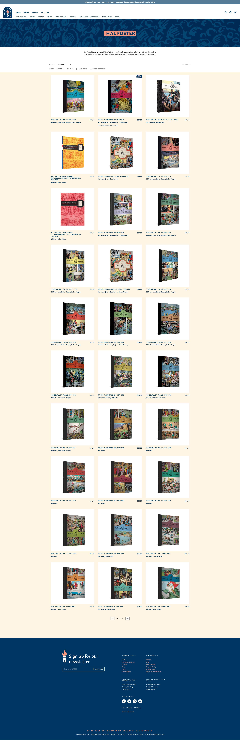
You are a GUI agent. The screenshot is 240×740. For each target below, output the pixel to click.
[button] (60, 69)
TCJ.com (124, 664)
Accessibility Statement (153, 672)
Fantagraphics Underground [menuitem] (89, 17)
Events (124, 669)
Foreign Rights (126, 672)
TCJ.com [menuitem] (45, 12)
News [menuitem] (26, 12)
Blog (123, 667)
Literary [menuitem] (41, 17)
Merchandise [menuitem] (107, 17)
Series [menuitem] (32, 17)
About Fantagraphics (128, 662)
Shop (123, 660)
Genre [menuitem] (49, 17)
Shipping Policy (151, 667)
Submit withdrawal (128, 712)
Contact (148, 660)
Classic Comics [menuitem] (60, 17)
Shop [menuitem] (18, 12)
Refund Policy (150, 664)
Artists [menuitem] (117, 17)
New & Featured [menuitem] (21, 17)
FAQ (147, 662)
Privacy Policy (150, 669)
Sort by (51, 64)
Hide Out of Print (99, 69)
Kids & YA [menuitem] (73, 17)
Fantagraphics (81, 734)
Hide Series (83, 69)
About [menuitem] (35, 12)
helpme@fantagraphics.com (155, 734)
